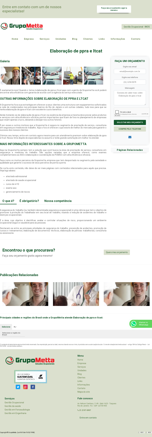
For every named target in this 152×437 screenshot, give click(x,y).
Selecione (6, 327)
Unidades (81, 370)
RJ (15, 327)
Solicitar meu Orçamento (130, 122)
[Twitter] (18, 387)
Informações (83, 385)
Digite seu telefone (130, 77)
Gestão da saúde (13, 406)
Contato (81, 388)
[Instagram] (25, 387)
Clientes (81, 377)
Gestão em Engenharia (15, 413)
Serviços (81, 367)
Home (80, 360)
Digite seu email (130, 67)
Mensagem (130, 88)
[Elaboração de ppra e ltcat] (10, 75)
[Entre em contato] (129, 137)
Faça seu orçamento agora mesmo (114, 9)
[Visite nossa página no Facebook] (33, 387)
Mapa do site (83, 392)
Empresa (81, 363)
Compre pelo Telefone (130, 129)
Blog (79, 374)
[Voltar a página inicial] (22, 26)
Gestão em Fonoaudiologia (17, 409)
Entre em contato (88, 417)
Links (79, 381)
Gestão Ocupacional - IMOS (137, 27)
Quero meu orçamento (117, 252)
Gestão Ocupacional (14, 402)
